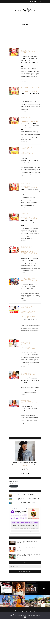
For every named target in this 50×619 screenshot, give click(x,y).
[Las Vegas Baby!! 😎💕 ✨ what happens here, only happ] (18, 601)
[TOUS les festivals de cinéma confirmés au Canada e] (6, 588)
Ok (25, 617)
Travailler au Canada (26, 186)
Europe (22, 375)
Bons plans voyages (26, 279)
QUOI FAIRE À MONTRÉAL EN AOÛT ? (26, 494)
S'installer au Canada (27, 310)
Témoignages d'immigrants (28, 51)
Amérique (23, 278)
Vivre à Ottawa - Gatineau (28, 156)
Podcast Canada (25, 50)
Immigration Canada (34, 87)
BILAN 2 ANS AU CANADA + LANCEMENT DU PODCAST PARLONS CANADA (30, 258)
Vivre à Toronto (33, 253)
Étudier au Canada (26, 148)
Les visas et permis (26, 151)
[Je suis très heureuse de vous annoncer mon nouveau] (18, 588)
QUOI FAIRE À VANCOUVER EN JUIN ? (26, 502)
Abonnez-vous (13, 486)
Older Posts (36, 433)
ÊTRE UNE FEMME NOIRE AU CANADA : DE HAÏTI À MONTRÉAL (30, 96)
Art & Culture (24, 87)
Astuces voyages (30, 278)
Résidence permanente (27, 251)
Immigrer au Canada (26, 248)
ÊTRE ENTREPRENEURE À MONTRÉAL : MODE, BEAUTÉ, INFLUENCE (30, 192)
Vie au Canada (24, 52)
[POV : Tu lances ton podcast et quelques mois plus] (31, 588)
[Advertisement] (25, 39)
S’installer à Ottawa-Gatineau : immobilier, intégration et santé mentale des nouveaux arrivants (29, 61)
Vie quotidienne (33, 313)
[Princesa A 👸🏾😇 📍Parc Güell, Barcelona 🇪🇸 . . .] (44, 601)
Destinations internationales (29, 280)
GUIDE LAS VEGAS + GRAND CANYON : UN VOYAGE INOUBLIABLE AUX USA (30, 286)
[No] (48, 615)
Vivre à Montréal (33, 91)
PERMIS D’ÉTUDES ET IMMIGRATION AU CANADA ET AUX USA (30, 160)
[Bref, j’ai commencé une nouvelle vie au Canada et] (44, 588)
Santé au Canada (34, 118)
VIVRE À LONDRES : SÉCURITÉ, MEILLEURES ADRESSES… (29, 408)
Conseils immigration (26, 147)
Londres (27, 375)
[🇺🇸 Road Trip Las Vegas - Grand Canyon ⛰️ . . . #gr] (31, 601)
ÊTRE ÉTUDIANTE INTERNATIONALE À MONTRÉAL (27, 223)
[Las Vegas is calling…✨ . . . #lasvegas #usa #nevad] (6, 601)
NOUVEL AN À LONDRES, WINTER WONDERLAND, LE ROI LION (30, 380)
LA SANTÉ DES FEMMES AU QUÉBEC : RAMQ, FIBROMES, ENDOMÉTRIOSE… (30, 126)
